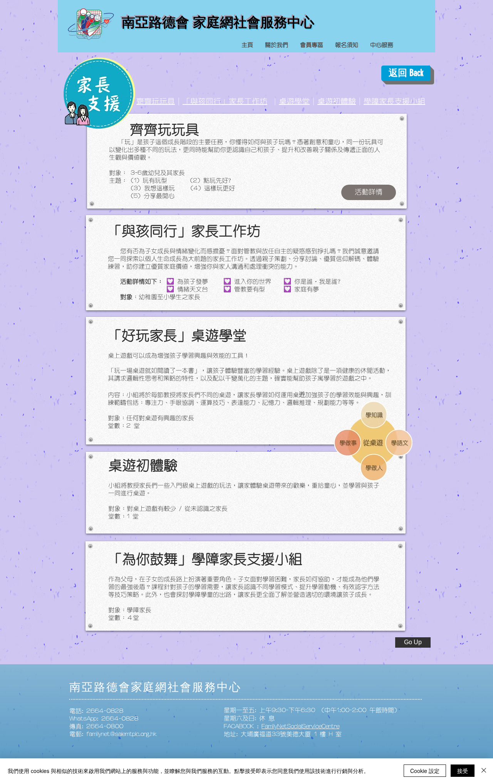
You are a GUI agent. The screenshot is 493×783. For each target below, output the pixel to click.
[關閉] (483, 770)
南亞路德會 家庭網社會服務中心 (218, 22)
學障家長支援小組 (394, 101)
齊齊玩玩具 (155, 101)
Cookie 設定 (424, 771)
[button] (368, 192)
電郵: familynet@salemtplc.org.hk (113, 734)
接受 (462, 771)
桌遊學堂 (294, 101)
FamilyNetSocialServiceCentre (300, 726)
